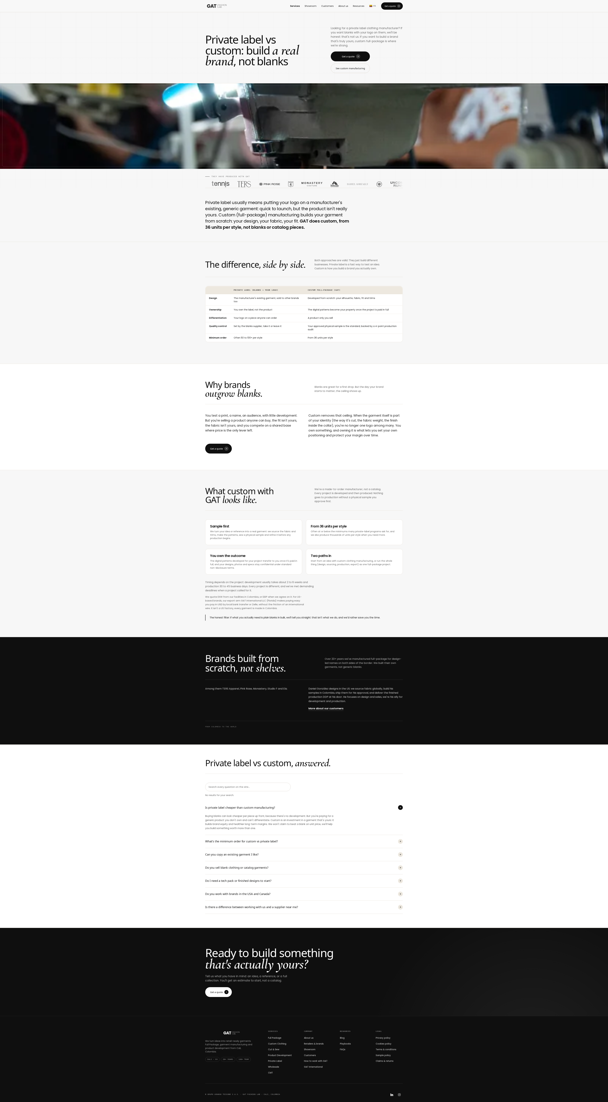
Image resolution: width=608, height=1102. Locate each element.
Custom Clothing (277, 1043)
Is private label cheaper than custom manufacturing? (303, 807)
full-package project (378, 564)
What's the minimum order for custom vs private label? (303, 841)
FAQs (342, 1049)
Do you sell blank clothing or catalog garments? (303, 867)
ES (375, 6)
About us (343, 6)
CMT (270, 1072)
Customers (327, 6)
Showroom (311, 6)
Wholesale (273, 1066)
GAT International (313, 1066)
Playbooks (345, 1043)
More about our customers (325, 708)
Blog (342, 1037)
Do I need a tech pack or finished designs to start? (303, 881)
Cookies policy (383, 1043)
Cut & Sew (273, 1049)
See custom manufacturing (350, 68)
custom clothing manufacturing (355, 560)
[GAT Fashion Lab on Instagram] (399, 1094)
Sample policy (383, 1055)
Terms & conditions (386, 1049)
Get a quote (390, 6)
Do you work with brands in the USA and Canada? (303, 894)
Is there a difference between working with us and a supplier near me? (303, 907)
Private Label (275, 1061)
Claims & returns (384, 1061)
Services (295, 6)
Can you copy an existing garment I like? (303, 854)
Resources (358, 6)
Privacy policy (383, 1037)
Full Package (274, 1037)
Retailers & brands (314, 1043)
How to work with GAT (315, 1061)
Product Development (280, 1055)
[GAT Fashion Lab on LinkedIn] (391, 1094)
